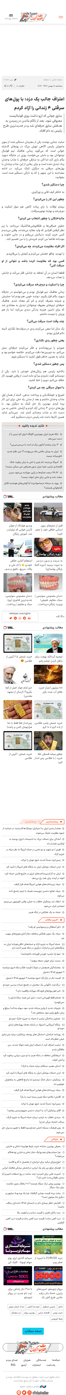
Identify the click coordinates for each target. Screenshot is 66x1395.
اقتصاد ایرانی (44, 1312)
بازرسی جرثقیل (49, 1306)
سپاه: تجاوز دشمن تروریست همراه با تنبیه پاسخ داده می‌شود (36, 893)
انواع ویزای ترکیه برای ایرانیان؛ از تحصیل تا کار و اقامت (34, 1162)
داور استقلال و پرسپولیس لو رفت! (44, 927)
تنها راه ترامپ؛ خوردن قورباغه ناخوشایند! (41, 954)
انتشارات (36, 1365)
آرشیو (23, 1365)
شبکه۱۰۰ (56, 1360)
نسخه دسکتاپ (33, 1331)
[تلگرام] (19, 1392)
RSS (13, 1365)
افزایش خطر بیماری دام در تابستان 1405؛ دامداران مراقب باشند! (35, 1205)
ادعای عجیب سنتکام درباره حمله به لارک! (41, 1066)
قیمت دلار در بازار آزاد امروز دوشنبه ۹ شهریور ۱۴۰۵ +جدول (33, 978)
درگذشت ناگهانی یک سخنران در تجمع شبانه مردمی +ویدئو (31, 985)
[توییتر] (24, 1392)
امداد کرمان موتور (16, 1306)
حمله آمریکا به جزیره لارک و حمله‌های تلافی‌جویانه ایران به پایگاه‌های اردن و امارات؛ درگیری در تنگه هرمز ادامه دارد (34, 946)
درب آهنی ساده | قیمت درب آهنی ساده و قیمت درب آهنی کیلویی (35, 1220)
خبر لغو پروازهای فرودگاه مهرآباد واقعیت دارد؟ (38, 991)
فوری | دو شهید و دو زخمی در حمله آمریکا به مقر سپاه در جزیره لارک (35, 851)
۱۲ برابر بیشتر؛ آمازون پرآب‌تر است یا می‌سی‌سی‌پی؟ (34, 445)
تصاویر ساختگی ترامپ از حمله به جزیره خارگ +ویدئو (34, 1019)
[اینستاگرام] (29, 1392)
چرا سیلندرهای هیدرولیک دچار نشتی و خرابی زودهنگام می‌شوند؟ (36, 1154)
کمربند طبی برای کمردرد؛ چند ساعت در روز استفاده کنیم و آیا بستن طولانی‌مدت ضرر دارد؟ (33, 1176)
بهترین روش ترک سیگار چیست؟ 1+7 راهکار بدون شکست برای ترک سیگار (35, 1185)
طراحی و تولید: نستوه (30, 1386)
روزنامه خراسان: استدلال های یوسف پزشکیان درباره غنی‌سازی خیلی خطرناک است (33, 1036)
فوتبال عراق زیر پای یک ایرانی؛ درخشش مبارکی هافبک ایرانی (31, 1168)
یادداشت (51, 1365)
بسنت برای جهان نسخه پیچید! (45, 961)
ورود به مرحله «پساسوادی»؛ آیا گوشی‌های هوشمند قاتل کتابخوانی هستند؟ (33, 485)
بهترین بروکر (29, 1312)
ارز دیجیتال (16, 1312)
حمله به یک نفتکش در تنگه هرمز (45, 912)
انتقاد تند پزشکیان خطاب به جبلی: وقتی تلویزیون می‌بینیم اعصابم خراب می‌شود (34, 903)
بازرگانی (54, 1139)
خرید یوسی (58, 1312)
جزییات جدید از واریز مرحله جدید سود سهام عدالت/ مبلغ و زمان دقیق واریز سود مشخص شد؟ (33, 1010)
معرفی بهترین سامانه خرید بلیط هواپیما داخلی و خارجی (33, 1146)
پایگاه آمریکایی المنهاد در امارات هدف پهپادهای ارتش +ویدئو (36, 1026)
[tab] (54, 821)
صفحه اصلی (57, 79)
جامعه (46, 79)
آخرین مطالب (51, 920)
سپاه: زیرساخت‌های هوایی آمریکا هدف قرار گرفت (37, 884)
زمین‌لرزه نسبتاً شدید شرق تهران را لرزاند (41, 860)
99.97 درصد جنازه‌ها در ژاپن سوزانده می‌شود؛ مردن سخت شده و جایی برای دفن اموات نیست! (35, 475)
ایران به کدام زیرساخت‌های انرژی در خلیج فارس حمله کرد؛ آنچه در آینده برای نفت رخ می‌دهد (34, 876)
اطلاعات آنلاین (33, 17)
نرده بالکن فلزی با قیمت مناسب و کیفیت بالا (39, 1213)
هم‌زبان (26, 1360)
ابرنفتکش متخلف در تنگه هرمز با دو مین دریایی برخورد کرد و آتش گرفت (33, 1057)
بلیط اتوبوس (57, 1319)
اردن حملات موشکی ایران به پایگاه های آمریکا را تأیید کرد (33, 867)
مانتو (60, 1306)
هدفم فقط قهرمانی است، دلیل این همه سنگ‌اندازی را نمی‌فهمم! (36, 1000)
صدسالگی (41, 1360)
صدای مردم (12, 1360)
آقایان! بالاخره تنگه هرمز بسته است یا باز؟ (40, 1097)
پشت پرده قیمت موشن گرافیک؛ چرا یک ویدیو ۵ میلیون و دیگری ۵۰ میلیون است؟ (35, 1195)
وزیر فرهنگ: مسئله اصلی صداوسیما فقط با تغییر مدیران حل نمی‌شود (33, 1130)
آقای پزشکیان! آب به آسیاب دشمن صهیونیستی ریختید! (34, 1110)
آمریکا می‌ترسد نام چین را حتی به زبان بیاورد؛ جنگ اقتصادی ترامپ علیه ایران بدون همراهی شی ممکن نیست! (34, 464)
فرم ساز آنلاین (33, 1306)
